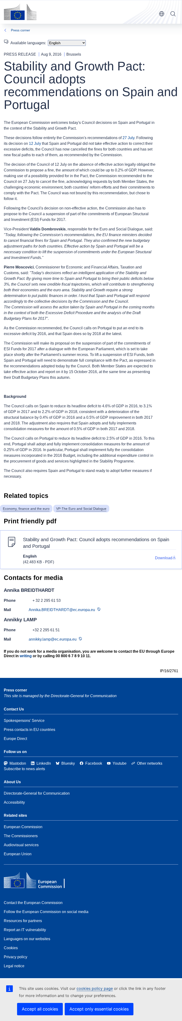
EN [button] (161, 14)
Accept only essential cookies (99, 1008)
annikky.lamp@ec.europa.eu (53, 639)
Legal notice (14, 966)
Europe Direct (15, 739)
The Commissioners (21, 836)
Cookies (11, 948)
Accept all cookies (40, 1008)
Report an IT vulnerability (25, 930)
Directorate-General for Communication (37, 793)
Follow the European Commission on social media (46, 912)
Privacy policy (15, 957)
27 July (128, 138)
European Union (18, 854)
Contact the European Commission (33, 903)
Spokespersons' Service (24, 721)
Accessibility (14, 802)
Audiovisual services (21, 845)
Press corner (20, 30)
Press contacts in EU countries (29, 730)
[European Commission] (20, 12)
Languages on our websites (27, 939)
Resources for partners (23, 921)
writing (26, 656)
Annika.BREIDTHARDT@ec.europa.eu (62, 610)
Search (173, 14)
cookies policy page (95, 988)
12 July (35, 143)
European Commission (23, 827)
